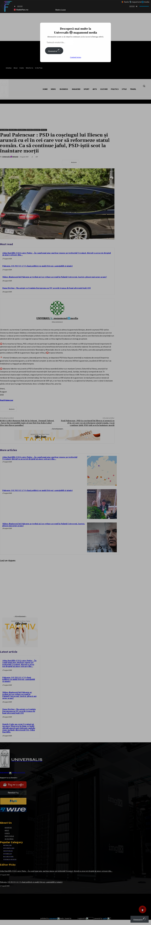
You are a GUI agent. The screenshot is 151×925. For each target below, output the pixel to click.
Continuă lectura (75, 57)
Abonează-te (53, 51)
